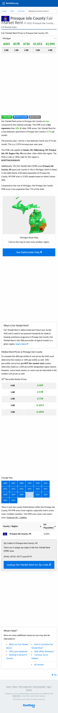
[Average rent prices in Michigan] (6, 534)
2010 (38, 483)
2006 (5, 483)
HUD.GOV (16, 696)
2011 (45, 483)
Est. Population (49, 526)
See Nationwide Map (28, 252)
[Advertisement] (29, 85)
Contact (29, 690)
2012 (5, 489)
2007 (13, 483)
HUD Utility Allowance (44, 652)
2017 (45, 489)
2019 (13, 495)
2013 (13, 489)
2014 (21, 489)
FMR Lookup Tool (25, 687)
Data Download (39, 687)
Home (4, 11)
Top (55, 675)
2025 (13, 500)
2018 (5, 495)
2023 (45, 495)
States (12, 11)
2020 (21, 495)
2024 (5, 500)
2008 (21, 483)
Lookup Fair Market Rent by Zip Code (28, 565)
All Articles (39, 665)
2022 (38, 495)
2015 (29, 489)
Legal (49, 687)
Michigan (21, 11)
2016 (38, 489)
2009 (29, 483)
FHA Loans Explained (18, 652)
